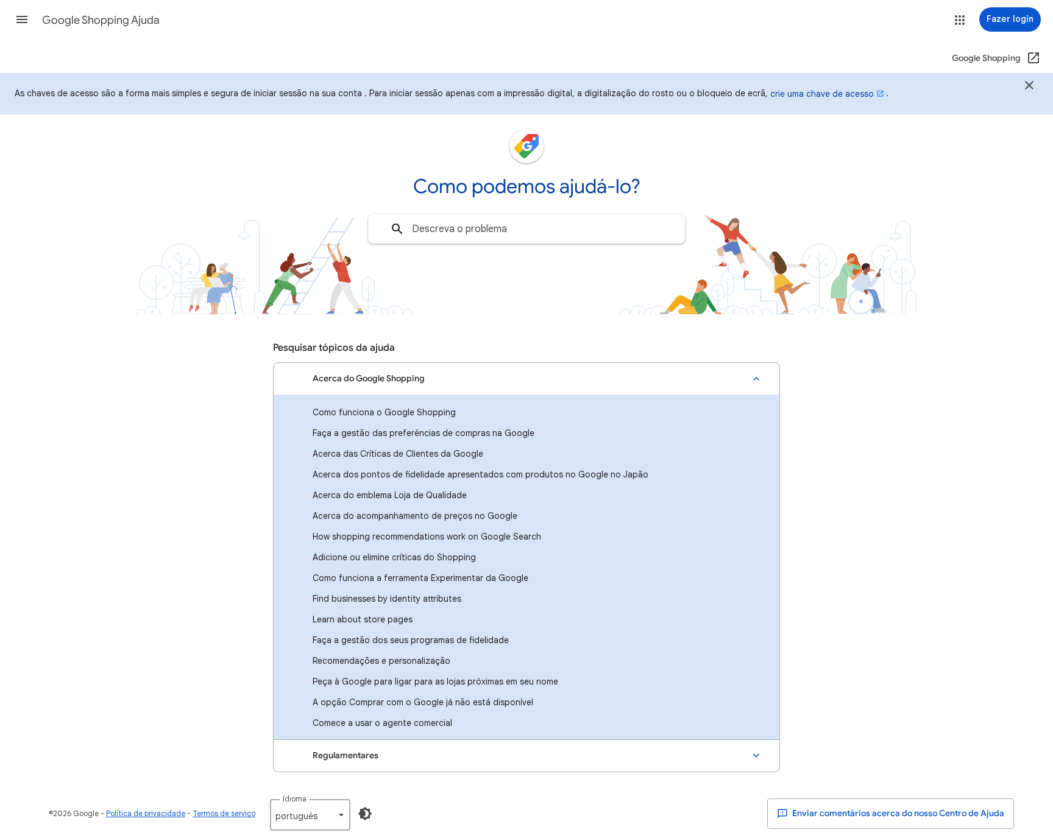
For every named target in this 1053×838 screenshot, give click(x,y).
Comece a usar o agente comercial (382, 722)
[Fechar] (1029, 87)
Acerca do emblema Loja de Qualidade (390, 495)
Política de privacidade (145, 813)
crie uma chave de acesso (822, 93)
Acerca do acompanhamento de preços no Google (415, 515)
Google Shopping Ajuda (101, 20)
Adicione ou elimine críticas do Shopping (394, 557)
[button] (22, 19)
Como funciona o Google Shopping (384, 412)
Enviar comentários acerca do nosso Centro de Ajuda (897, 813)
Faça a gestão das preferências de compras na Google (423, 433)
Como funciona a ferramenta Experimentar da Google (420, 577)
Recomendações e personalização (381, 660)
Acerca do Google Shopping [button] (369, 378)
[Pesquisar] (397, 229)
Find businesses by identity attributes (387, 598)
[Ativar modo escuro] (365, 813)
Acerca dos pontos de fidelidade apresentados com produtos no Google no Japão (480, 474)
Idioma (295, 798)
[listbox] (310, 815)
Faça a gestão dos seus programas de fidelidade (411, 640)
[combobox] (526, 229)
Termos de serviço (224, 813)
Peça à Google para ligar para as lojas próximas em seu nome (435, 681)
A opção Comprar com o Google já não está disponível (423, 702)
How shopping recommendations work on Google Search (427, 536)
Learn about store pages (363, 619)
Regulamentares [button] (345, 755)
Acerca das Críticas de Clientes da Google (398, 453)
